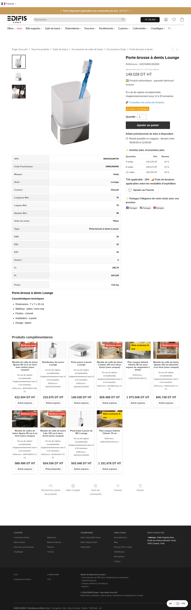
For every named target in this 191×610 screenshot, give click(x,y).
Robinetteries (72, 28)
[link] (125, 11)
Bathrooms (51, 537)
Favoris (118, 490)
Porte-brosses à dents (141, 49)
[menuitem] (173, 49)
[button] (17, 19)
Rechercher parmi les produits (50, 492)
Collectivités (139, 28)
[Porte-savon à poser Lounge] (81, 350)
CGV (49, 579)
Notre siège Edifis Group (90, 537)
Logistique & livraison (22, 579)
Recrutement (119, 557)
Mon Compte (73, 490)
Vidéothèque (119, 552)
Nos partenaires (120, 537)
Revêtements (106, 28)
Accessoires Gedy (116, 49)
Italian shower (19, 542)
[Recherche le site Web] (123, 19)
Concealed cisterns (21, 537)
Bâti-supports (33, 28)
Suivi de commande (95, 492)
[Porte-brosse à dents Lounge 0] (19, 62)
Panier (140, 490)
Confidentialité (53, 575)
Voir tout (50, 552)
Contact (117, 561)
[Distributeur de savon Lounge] (53, 350)
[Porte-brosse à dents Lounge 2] (19, 91)
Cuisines (123, 28)
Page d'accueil (20, 49)
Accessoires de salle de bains (87, 49)
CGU (16, 575)
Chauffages (157, 28)
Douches (89, 28)
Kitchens (50, 547)
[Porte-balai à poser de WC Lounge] (81, 418)
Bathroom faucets (54, 542)
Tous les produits (40, 49)
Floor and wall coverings (24, 547)
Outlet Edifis (85, 547)
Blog (116, 542)
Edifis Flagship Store (89, 542)
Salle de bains (53, 28)
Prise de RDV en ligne (123, 547)
